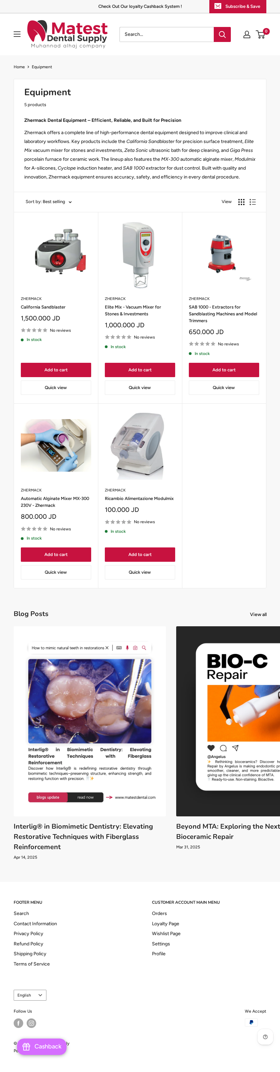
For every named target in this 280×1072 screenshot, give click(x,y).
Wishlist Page (166, 934)
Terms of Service (32, 964)
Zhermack (31, 299)
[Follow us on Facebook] (18, 1023)
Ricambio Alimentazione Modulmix (139, 498)
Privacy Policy (28, 934)
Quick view (56, 387)
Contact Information (35, 924)
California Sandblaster (43, 307)
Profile (159, 954)
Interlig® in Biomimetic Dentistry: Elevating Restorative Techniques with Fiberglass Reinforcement (83, 837)
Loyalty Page (165, 924)
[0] (260, 34)
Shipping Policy (30, 954)
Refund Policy (28, 944)
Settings (161, 944)
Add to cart (56, 369)
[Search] (222, 34)
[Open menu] (17, 34)
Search (21, 913)
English (24, 995)
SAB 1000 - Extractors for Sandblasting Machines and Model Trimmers (223, 313)
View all (259, 614)
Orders (159, 913)
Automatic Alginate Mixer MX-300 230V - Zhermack (55, 502)
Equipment (42, 67)
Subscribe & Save (242, 6)
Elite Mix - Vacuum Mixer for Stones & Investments (133, 310)
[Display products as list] (253, 202)
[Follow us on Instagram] (31, 1023)
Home (19, 67)
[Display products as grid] (241, 202)
